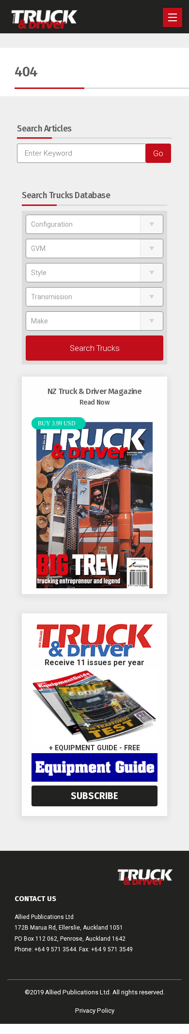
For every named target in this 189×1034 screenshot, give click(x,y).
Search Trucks (95, 348)
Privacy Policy (94, 1010)
